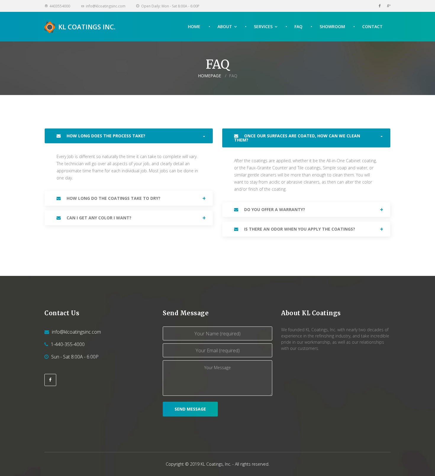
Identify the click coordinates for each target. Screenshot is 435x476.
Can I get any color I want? (98, 218)
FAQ (298, 26)
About (225, 26)
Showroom (332, 26)
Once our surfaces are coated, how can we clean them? (297, 138)
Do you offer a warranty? (274, 209)
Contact (372, 26)
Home (194, 26)
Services (263, 26)
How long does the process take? (105, 136)
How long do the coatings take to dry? (112, 198)
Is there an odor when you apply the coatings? (299, 229)
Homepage (209, 75)
